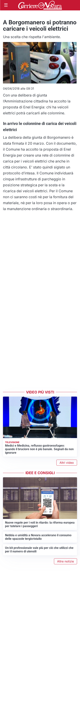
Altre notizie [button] (65, 561)
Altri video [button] (67, 462)
